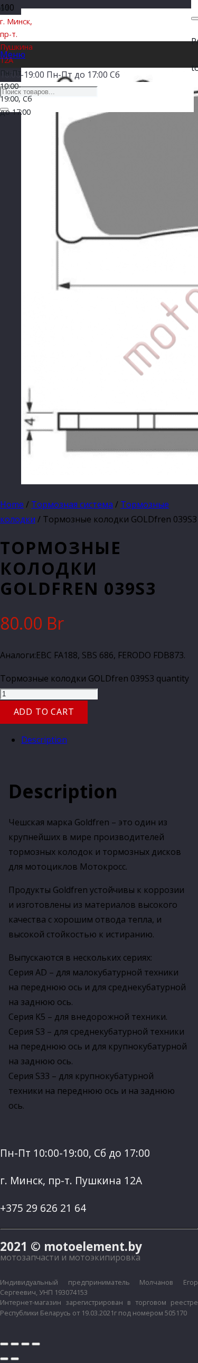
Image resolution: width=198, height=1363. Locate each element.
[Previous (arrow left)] (4, 1358)
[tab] (109, 739)
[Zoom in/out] (36, 1344)
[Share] (15, 1344)
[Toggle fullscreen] (25, 1344)
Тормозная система (72, 504)
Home (12, 504)
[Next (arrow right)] (15, 1358)
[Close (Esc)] (4, 1344)
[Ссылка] (112, 93)
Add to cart (44, 711)
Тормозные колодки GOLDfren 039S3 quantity (94, 678)
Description (44, 739)
